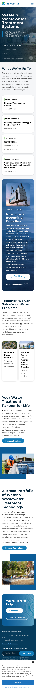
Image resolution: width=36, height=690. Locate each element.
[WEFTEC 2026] (18, 144)
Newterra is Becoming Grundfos (15, 217)
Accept (18, 682)
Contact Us (14, 611)
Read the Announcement (18, 277)
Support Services (13, 441)
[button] (33, 662)
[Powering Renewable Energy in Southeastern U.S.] (18, 124)
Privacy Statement (24, 687)
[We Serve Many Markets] (9, 361)
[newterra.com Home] (10, 3)
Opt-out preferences (11, 687)
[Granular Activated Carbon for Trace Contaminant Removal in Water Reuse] (18, 165)
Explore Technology (14, 548)
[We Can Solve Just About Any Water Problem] (26, 361)
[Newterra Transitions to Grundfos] (18, 104)
